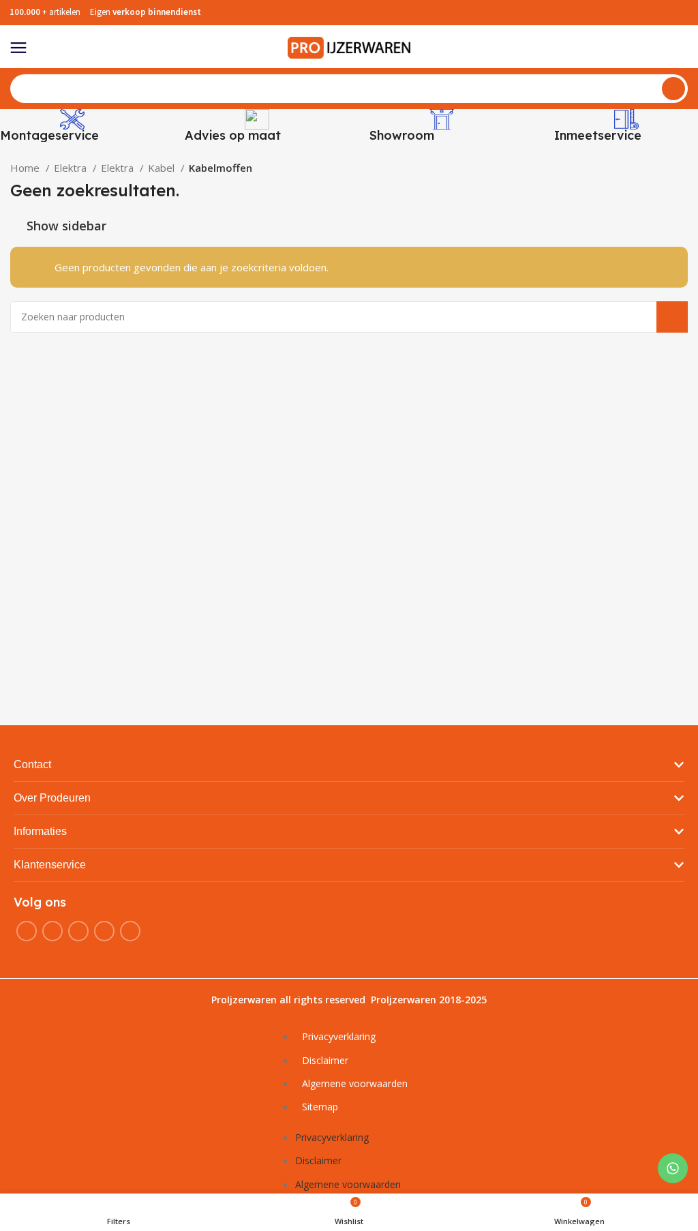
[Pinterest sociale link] (130, 931)
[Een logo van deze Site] (349, 46)
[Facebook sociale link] (26, 931)
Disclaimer (325, 1060)
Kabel (162, 167)
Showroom (401, 135)
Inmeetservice (597, 135)
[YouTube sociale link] (104, 931)
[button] (349, 764)
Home (26, 167)
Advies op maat (233, 135)
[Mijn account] (682, 47)
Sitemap (320, 1106)
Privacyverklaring (339, 1036)
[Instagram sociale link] (78, 931)
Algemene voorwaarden (355, 1083)
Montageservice (49, 135)
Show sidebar (66, 225)
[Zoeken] (673, 88)
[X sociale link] (52, 931)
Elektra (71, 167)
